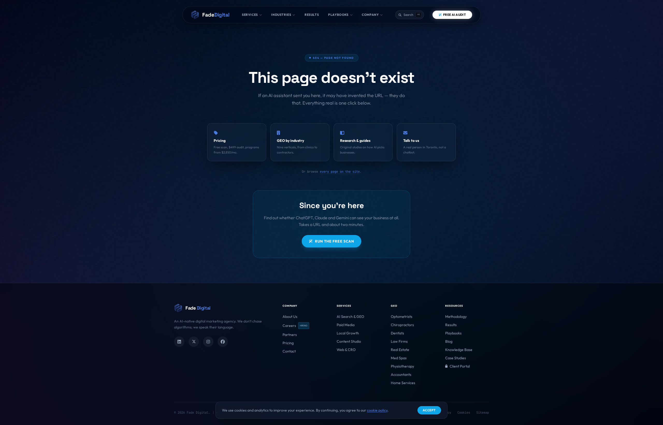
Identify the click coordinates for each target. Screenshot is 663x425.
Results (312, 15)
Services (250, 15)
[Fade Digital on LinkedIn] (179, 341)
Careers (295, 325)
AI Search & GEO (350, 316)
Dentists (397, 333)
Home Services (403, 382)
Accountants (401, 374)
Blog (448, 341)
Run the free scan (334, 241)
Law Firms (399, 341)
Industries (281, 15)
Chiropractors (402, 325)
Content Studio (349, 341)
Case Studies (455, 358)
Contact (289, 351)
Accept (429, 410)
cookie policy (377, 410)
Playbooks (338, 15)
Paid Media (346, 325)
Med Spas (399, 358)
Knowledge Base (458, 349)
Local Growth (348, 333)
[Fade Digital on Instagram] (208, 341)
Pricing (288, 343)
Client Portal (460, 366)
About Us (290, 316)
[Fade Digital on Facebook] (223, 341)
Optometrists (401, 316)
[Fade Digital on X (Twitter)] (194, 341)
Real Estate (400, 349)
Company (370, 15)
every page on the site (340, 172)
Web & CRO (346, 349)
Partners (290, 334)
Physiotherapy (402, 366)
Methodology (456, 316)
